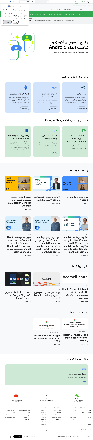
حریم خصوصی (73, 419)
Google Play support (10, 415)
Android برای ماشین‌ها (56, 417)
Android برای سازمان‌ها (86, 412)
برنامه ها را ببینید (82, 153)
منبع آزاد (89, 417)
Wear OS (59, 412)
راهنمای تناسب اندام (68, 9)
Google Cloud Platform (49, 430)
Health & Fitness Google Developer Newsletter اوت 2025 (75, 337)
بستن (15, 22)
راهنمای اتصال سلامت (80, 9)
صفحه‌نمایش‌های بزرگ (57, 410)
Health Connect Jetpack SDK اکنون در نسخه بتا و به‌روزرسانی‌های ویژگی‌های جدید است (75, 293)
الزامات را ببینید (53, 153)
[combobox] (42, 1)
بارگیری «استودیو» (26, 417)
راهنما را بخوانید (25, 153)
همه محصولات (38, 430)
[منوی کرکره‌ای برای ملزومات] (73, 1)
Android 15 (43, 415)
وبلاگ (90, 422)
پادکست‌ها (89, 424)
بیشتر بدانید (82, 108)
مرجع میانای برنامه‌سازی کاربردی (24, 415)
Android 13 (43, 419)
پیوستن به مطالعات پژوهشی (10, 417)
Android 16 (43, 412)
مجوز (83, 436)
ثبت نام (84, 381)
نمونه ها (58, 9)
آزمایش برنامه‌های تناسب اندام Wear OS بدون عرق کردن (46, 198)
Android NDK (27, 419)
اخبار (90, 419)
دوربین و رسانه (73, 417)
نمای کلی (89, 9)
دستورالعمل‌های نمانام (77, 436)
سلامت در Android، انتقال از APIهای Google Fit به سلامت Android (18, 295)
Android (89, 410)
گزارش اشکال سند (12, 412)
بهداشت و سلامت (73, 415)
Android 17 (43, 410)
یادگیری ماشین (73, 412)
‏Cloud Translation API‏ (48, 20)
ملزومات (76, 1)
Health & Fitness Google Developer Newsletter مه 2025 (47, 338)
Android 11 (43, 424)
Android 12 (43, 422)
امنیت (90, 415)
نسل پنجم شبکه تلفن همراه (71, 422)
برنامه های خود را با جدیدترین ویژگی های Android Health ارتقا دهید (47, 295)
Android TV (58, 419)
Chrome (66, 430)
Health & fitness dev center (82, 6)
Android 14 (43, 417)
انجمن (52, 9)
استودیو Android (14, 1)
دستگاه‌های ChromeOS (56, 415)
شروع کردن (7, 22)
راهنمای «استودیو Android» (24, 410)
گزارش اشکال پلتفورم (11, 410)
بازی (75, 410)
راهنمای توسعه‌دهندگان (26, 412)
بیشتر (54, 1)
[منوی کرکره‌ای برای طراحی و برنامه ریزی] (59, 1)
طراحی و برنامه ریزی (65, 1)
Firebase (60, 430)
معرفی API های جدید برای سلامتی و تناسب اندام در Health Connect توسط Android (19, 201)
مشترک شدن (17, 436)
